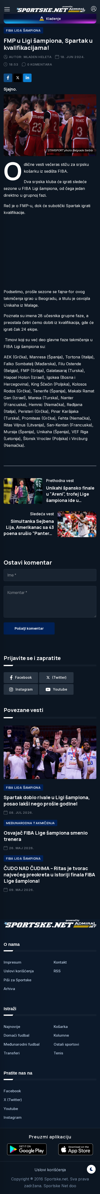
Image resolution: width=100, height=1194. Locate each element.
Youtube (11, 1108)
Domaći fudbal (16, 1035)
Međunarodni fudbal (22, 1044)
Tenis (58, 1053)
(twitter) (59, 677)
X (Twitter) (13, 1099)
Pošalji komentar (29, 628)
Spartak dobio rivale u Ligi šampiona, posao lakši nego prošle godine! (47, 800)
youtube (60, 689)
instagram (24, 689)
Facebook (12, 1091)
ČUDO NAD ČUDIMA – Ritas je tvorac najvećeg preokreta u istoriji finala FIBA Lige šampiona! (49, 874)
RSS (57, 971)
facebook (23, 677)
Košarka (61, 1026)
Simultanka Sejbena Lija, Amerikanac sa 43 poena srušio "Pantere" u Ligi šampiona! (29, 530)
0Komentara (39, 64)
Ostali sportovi (66, 1044)
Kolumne (61, 1035)
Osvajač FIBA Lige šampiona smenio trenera (46, 836)
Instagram (13, 1117)
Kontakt (60, 962)
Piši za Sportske (17, 980)
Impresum (12, 962)
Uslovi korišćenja (19, 971)
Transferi (12, 1053)
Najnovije (12, 1026)
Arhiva (9, 988)
